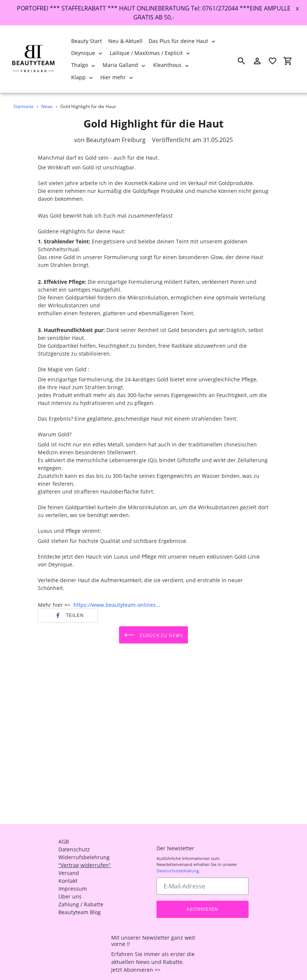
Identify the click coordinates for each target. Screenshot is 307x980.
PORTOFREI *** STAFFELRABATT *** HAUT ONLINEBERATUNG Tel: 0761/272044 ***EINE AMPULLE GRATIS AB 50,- (154, 12)
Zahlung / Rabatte (80, 904)
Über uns (70, 896)
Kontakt (67, 880)
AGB (63, 841)
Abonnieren (202, 909)
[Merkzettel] (272, 61)
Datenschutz (74, 849)
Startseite (23, 106)
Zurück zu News (160, 635)
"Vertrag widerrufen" (84, 865)
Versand (68, 872)
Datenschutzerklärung (177, 870)
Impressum (72, 888)
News (47, 106)
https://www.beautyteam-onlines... (116, 604)
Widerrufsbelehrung (84, 857)
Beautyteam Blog (79, 912)
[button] (67, 615)
